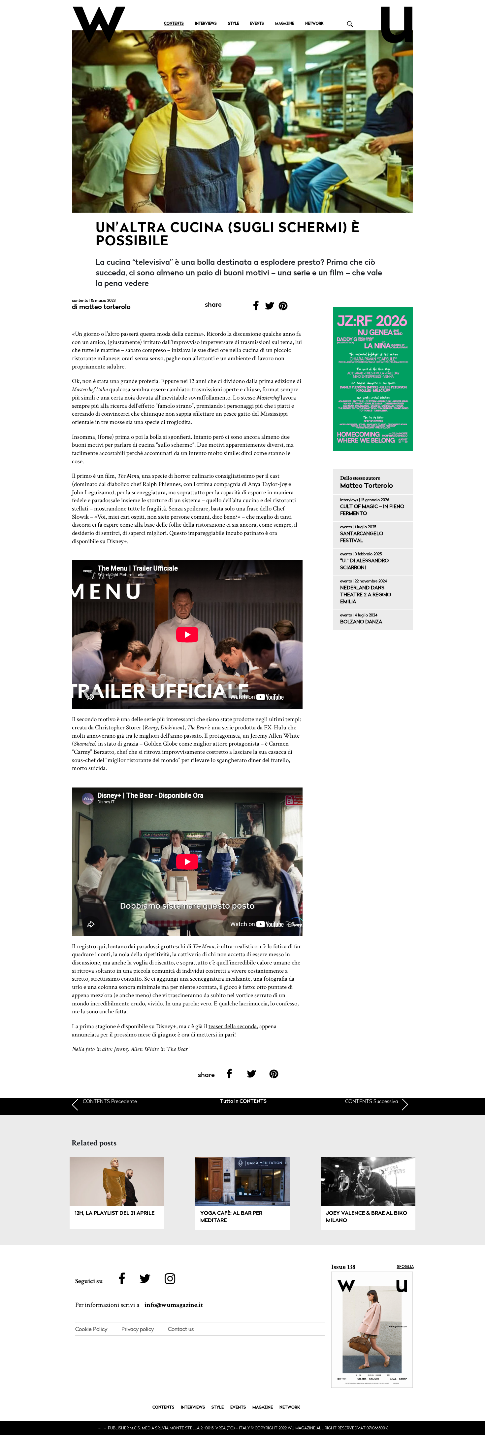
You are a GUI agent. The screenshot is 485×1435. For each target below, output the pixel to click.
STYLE (233, 24)
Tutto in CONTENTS (243, 1101)
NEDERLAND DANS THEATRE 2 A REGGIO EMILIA (365, 595)
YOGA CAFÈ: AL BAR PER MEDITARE (231, 1217)
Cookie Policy (91, 1329)
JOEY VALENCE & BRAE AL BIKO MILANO (366, 1217)
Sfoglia (405, 1267)
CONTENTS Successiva (371, 1101)
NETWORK (314, 24)
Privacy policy (137, 1329)
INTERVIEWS (206, 24)
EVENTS (257, 24)
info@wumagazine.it (174, 1305)
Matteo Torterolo (105, 307)
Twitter (269, 308)
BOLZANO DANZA (361, 622)
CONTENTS (174, 24)
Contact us (181, 1329)
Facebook (256, 308)
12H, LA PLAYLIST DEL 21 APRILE (114, 1213)
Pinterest (283, 308)
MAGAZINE (284, 24)
